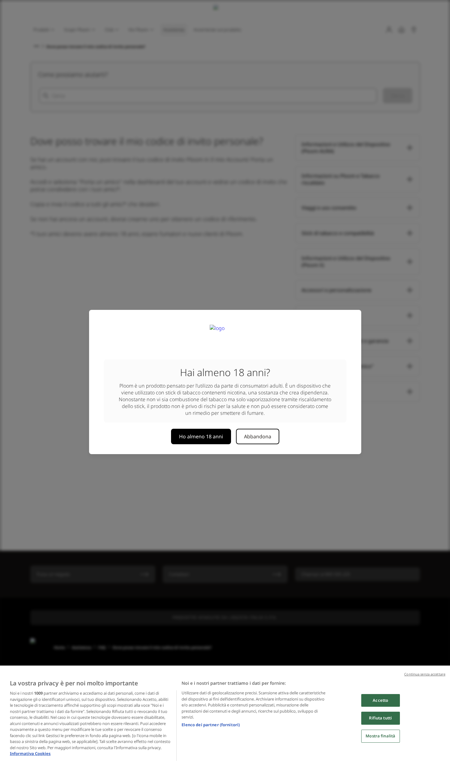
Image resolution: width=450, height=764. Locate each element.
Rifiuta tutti (380, 718)
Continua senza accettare (424, 674)
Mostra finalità (380, 736)
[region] (225, 715)
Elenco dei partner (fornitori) (211, 724)
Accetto (380, 700)
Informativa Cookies (30, 753)
